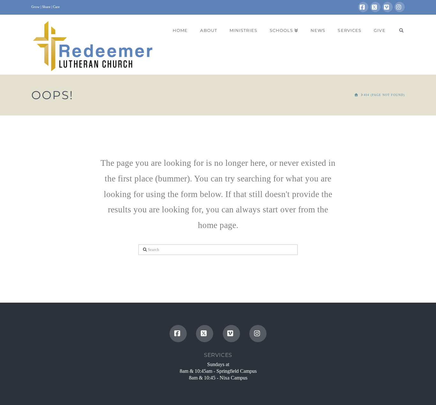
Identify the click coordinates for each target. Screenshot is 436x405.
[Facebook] (363, 7)
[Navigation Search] (398, 31)
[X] (375, 7)
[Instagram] (400, 7)
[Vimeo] (387, 7)
